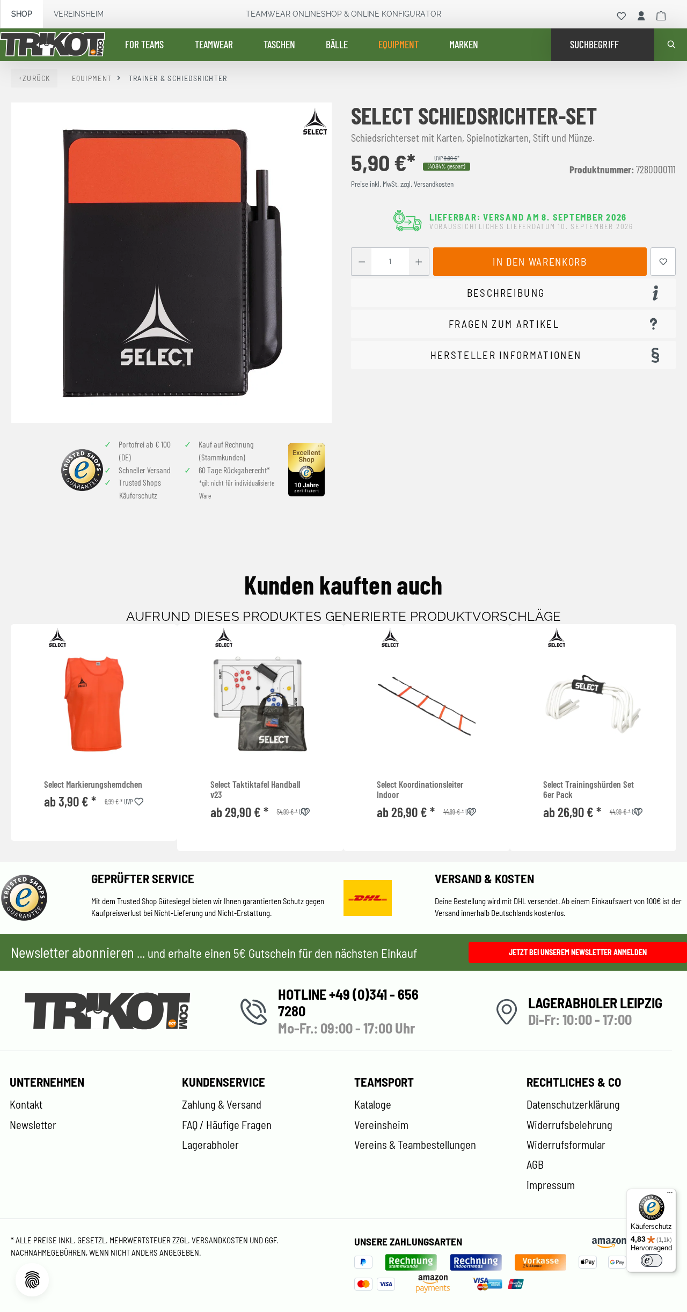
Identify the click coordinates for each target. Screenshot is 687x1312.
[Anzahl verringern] (361, 261)
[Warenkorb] (661, 16)
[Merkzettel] (621, 16)
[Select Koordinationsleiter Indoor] (427, 704)
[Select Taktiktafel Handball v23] (260, 704)
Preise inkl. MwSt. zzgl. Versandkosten (402, 184)
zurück (36, 78)
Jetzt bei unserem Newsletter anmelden (578, 952)
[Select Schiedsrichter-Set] (171, 262)
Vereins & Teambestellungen (415, 1144)
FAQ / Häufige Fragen (227, 1124)
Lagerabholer (210, 1144)
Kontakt (26, 1104)
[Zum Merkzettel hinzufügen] (663, 261)
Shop (21, 14)
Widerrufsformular (566, 1144)
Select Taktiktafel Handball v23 (255, 789)
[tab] (513, 292)
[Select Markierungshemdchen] (94, 704)
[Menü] (669, 1195)
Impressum (551, 1184)
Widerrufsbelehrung (569, 1124)
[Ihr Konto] (641, 16)
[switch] (651, 1260)
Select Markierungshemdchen (93, 784)
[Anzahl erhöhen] (418, 261)
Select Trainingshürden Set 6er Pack (588, 789)
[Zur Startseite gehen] (52, 45)
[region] (172, 262)
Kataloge (372, 1104)
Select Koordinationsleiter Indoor (420, 789)
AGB (535, 1164)
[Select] (315, 121)
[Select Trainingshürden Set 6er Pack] (593, 704)
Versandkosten (221, 1240)
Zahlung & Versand (221, 1104)
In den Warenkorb (540, 261)
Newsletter (33, 1124)
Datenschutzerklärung (573, 1104)
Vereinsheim (79, 14)
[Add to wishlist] (139, 799)
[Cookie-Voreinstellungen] (32, 1280)
